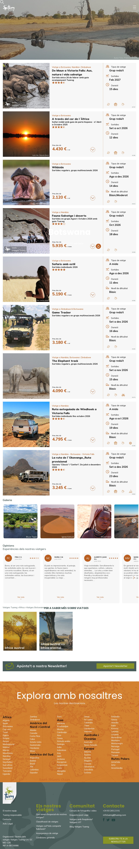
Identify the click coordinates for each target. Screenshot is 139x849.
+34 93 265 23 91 (111, 810)
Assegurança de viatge (47, 833)
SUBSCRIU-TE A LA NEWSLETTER (118, 840)
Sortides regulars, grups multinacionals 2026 (75, 170)
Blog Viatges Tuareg (79, 826)
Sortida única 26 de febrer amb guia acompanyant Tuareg (70, 78)
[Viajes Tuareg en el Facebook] (104, 820)
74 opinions (76, 243)
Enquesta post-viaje (79, 815)
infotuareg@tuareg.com (114, 815)
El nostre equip (10, 810)
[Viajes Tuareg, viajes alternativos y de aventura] (9, 803)
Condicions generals (45, 837)
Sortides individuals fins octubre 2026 (71, 416)
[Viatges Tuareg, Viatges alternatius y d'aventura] (8, 15)
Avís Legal (8, 823)
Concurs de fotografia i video (83, 810)
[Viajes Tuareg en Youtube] (113, 820)
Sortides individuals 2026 (65, 267)
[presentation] (134, 520)
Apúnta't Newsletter (115, 665)
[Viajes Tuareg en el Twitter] (108, 820)
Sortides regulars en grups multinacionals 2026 (76, 315)
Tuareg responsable (12, 815)
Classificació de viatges (47, 821)
